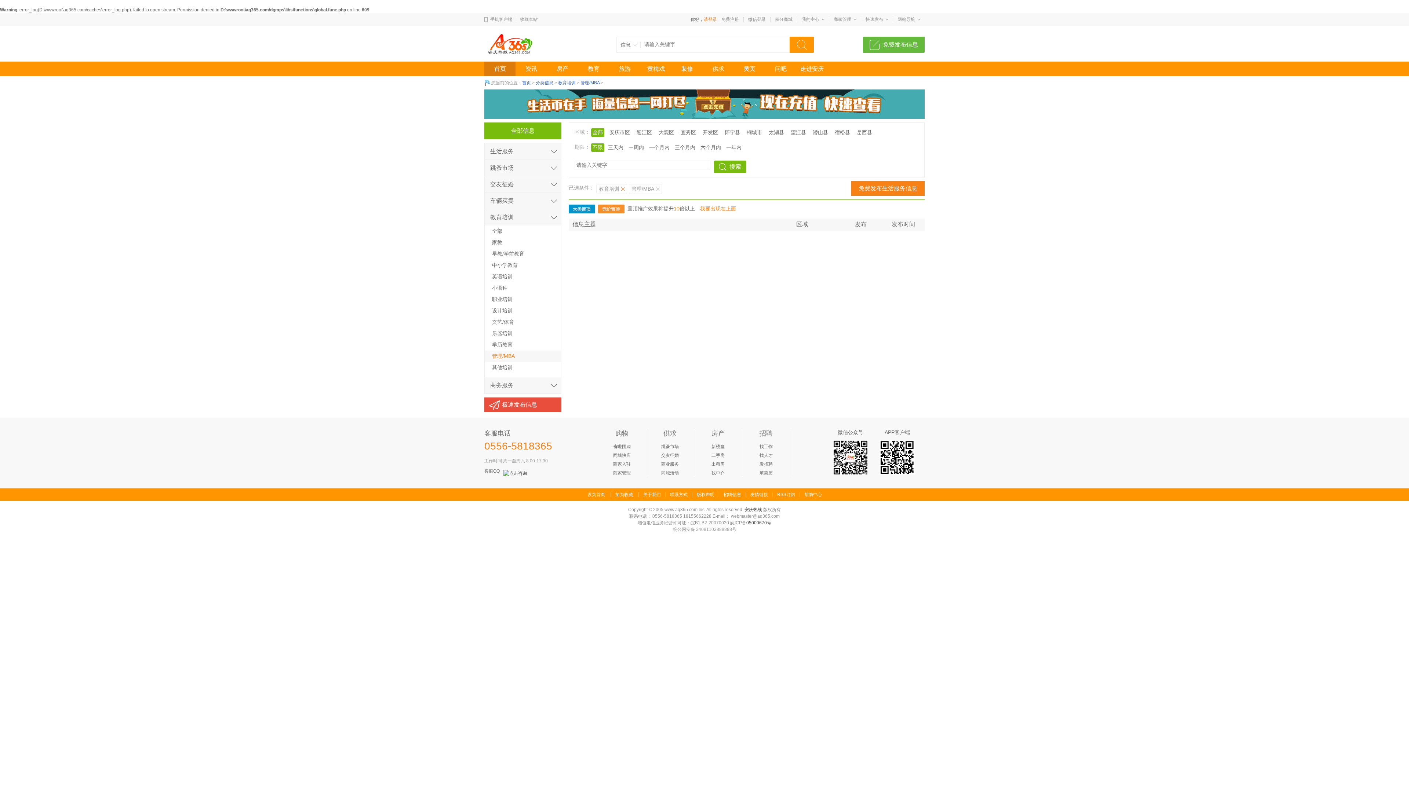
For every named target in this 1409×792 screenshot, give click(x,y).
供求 (718, 69)
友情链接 (759, 494)
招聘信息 (732, 494)
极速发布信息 (519, 405)
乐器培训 (502, 333)
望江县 (798, 132)
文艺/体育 (503, 322)
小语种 (499, 288)
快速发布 (874, 19)
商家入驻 (622, 464)
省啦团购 (622, 446)
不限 (598, 147)
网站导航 (906, 19)
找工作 (766, 446)
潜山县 (820, 132)
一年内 (734, 147)
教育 (594, 69)
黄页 (750, 69)
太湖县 (776, 132)
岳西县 (864, 132)
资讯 (531, 69)
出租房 (718, 464)
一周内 (636, 147)
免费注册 (730, 19)
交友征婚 (502, 184)
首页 (500, 69)
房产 (562, 69)
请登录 (710, 19)
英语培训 (502, 276)
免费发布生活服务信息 (888, 188)
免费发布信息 (900, 44)
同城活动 (670, 473)
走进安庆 (812, 69)
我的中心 (810, 19)
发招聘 (766, 464)
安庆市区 (619, 132)
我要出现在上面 (718, 209)
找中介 (718, 473)
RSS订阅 (786, 494)
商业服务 (670, 464)
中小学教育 (505, 265)
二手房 (718, 455)
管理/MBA (590, 82)
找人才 (766, 455)
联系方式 (679, 494)
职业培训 (502, 299)
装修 (687, 69)
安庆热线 (753, 509)
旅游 (625, 69)
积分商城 (784, 19)
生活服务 (502, 151)
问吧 (781, 69)
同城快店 (622, 455)
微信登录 (757, 19)
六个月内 (710, 147)
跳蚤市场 (502, 168)
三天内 (615, 147)
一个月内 (659, 147)
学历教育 (502, 345)
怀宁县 (732, 132)
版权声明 (705, 494)
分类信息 (544, 82)
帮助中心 (813, 494)
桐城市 (754, 132)
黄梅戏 (656, 69)
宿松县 (842, 132)
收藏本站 (529, 19)
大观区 (666, 132)
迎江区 (644, 132)
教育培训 (567, 82)
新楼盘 (718, 446)
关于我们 (652, 494)
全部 (497, 231)
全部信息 (523, 131)
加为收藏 (624, 494)
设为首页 (596, 494)
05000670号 (758, 522)
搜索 (735, 167)
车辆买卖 (502, 201)
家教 (497, 242)
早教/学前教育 (508, 254)
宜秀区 (688, 132)
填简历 (766, 473)
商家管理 (842, 19)
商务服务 (502, 385)
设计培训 (502, 311)
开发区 (710, 132)
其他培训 (502, 367)
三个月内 (685, 147)
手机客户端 (501, 19)
